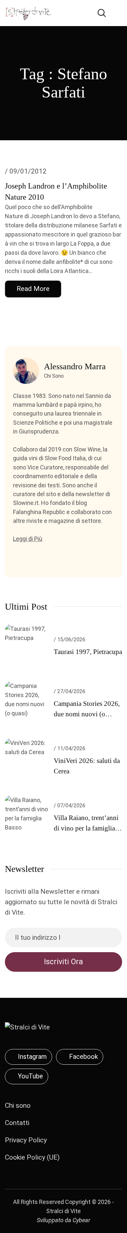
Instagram (32, 1056)
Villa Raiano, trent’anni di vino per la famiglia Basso (86, 828)
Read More (33, 289)
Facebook (83, 1056)
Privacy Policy (26, 1140)
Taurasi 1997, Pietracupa (88, 652)
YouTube (30, 1076)
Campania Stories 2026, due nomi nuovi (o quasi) (87, 714)
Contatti (17, 1123)
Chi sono (18, 1105)
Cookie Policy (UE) (32, 1157)
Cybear (81, 1220)
